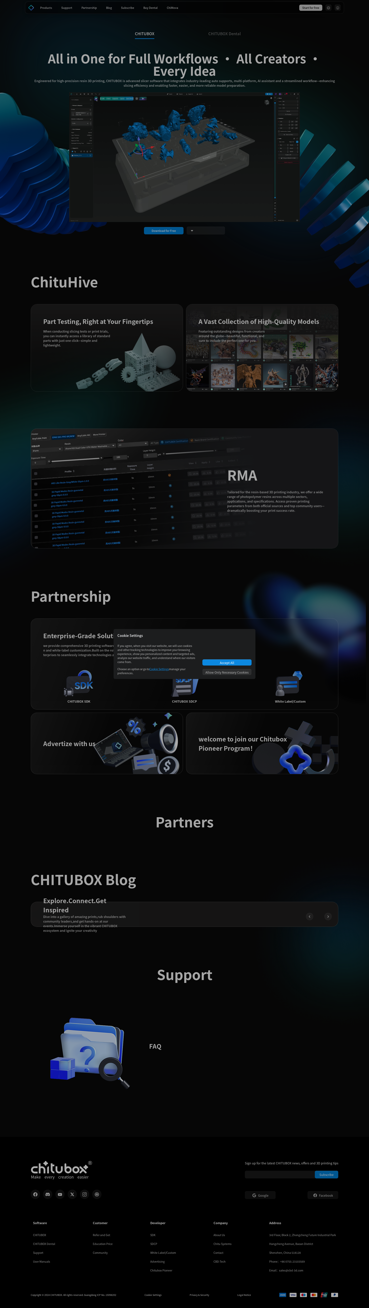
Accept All (227, 662)
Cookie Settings (159, 669)
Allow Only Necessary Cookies (226, 672)
